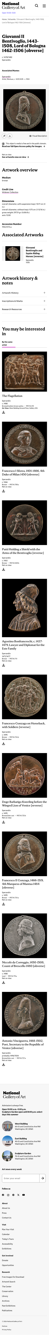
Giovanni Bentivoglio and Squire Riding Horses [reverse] (34, 252)
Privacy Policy (6, 1330)
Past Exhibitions (8, 1305)
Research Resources (12, 309)
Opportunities (8, 1265)
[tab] (8, 343)
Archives (5, 1301)
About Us (6, 1208)
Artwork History (10, 292)
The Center (6, 1286)
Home (4, 19)
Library (5, 1296)
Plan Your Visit (8, 1229)
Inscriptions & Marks (12, 300)
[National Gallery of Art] (24, 1094)
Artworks (12, 19)
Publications (7, 1310)
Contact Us (6, 1217)
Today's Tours (8, 1239)
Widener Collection (10, 192)
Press (4, 1213)
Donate (5, 1260)
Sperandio (6, 76)
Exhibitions (6, 1248)
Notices (4, 1326)
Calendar (6, 1234)
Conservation (7, 1291)
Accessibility (7, 1244)
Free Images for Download (13, 1277)
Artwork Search (8, 1281)
